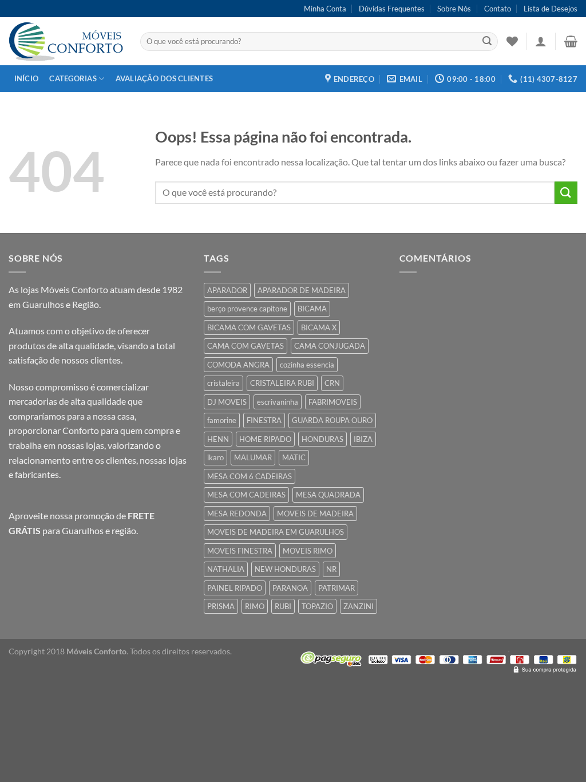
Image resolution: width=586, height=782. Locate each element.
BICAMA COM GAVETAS (249, 327)
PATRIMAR (336, 588)
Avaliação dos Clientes (164, 78)
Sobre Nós (454, 8)
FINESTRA (264, 420)
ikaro (215, 457)
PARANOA (290, 588)
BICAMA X (318, 327)
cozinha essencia (307, 364)
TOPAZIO (317, 606)
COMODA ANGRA (238, 364)
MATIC (294, 457)
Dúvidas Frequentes (392, 8)
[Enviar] (487, 42)
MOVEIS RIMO (307, 550)
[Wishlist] (512, 41)
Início (26, 78)
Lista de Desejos (550, 8)
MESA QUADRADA (328, 494)
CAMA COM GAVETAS (245, 345)
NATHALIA (225, 569)
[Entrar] (541, 41)
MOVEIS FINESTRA (239, 550)
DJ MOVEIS (227, 401)
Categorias (73, 78)
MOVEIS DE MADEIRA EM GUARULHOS (275, 531)
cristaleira (223, 383)
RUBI (283, 606)
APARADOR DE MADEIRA (302, 290)
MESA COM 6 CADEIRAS (249, 476)
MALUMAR (253, 457)
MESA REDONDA (237, 513)
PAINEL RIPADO (234, 588)
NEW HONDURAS (285, 569)
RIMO (254, 606)
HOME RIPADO (265, 439)
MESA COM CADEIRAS (246, 494)
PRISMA (221, 606)
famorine (221, 420)
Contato (497, 8)
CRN (332, 383)
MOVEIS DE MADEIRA (315, 513)
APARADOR (227, 290)
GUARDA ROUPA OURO (332, 420)
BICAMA (312, 308)
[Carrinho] (570, 41)
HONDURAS (322, 439)
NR (331, 569)
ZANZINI (358, 606)
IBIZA (363, 439)
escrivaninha (277, 401)
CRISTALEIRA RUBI (282, 383)
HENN (218, 439)
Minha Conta (325, 8)
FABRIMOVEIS (332, 401)
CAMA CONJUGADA (329, 345)
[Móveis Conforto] (66, 41)
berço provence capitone (247, 308)
